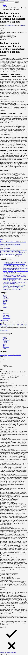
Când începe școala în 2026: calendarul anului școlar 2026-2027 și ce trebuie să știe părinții (14, 263)
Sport (4, 303)
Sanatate (6, 248)
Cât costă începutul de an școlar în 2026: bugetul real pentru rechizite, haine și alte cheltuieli (15, 266)
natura (13, 355)
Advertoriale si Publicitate (6, 324)
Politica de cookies (8, 366)
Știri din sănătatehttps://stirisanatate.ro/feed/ (10, 244)
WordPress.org (6, 318)
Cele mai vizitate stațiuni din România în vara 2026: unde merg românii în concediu (14, 288)
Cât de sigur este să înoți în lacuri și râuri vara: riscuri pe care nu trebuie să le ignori (14, 277)
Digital (4, 296)
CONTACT (8, 326)
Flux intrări (6, 315)
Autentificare (6, 313)
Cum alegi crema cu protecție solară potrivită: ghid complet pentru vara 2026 (15, 271)
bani (1, 355)
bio (2, 355)
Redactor (23, 25)
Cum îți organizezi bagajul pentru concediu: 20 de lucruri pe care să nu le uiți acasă (15, 268)
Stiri (9, 248)
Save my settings (5, 654)
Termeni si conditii (18, 324)
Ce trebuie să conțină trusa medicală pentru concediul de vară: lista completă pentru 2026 (14, 274)
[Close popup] (0, 362)
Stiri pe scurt (6, 305)
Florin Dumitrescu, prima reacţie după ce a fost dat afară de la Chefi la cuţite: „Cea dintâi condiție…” (13, 250)
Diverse (5, 297)
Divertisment (6, 298)
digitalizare (5, 355)
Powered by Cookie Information (8, 652)
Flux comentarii (7, 316)
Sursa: (1, 239)
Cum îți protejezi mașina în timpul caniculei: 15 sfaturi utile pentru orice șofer (14, 283)
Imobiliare (5, 300)
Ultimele (5, 307)
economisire (10, 355)
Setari (5, 364)
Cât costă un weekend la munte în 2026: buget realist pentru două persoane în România (14, 285)
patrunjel (16, 355)
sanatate (19, 355)
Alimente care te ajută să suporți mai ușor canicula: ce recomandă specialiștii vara (15, 280)
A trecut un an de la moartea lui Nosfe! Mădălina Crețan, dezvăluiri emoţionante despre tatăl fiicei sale (14, 253)
